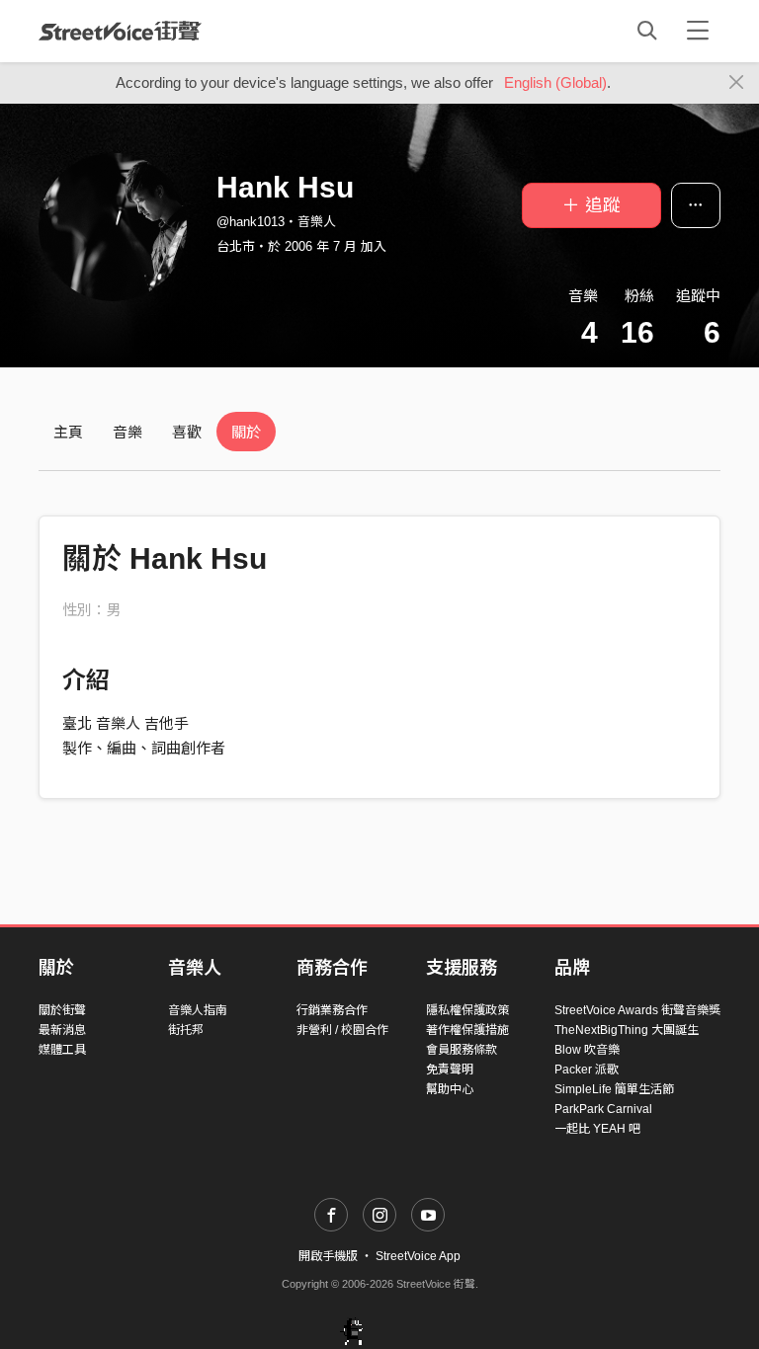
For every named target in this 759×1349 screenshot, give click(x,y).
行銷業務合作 (332, 1010)
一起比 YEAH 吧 (597, 1129)
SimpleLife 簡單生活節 (614, 1089)
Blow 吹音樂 (587, 1050)
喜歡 (187, 432)
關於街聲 (62, 1010)
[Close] (737, 83)
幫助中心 (449, 1089)
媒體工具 (62, 1050)
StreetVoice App (418, 1256)
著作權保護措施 (467, 1030)
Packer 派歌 (586, 1069)
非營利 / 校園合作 (342, 1030)
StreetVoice (120, 30)
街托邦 (186, 1030)
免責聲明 (449, 1069)
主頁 (68, 432)
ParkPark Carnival (603, 1109)
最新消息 (62, 1030)
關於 (246, 432)
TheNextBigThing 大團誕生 (626, 1030)
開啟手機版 (328, 1256)
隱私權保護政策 (467, 1010)
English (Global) (555, 82)
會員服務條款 (461, 1050)
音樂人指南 (197, 1010)
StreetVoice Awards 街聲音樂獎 (637, 1010)
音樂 (127, 432)
